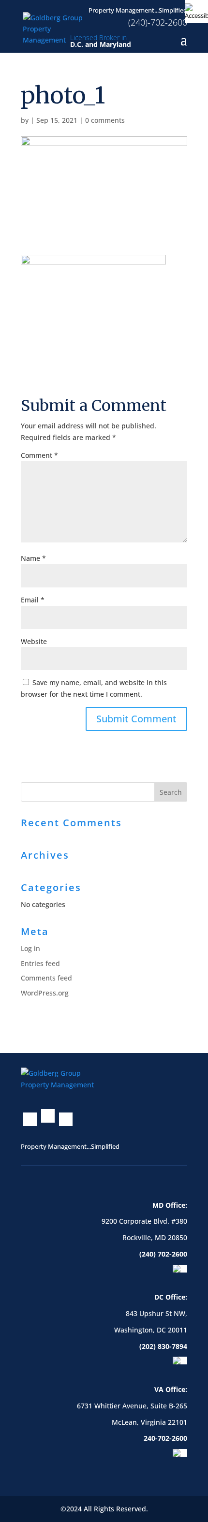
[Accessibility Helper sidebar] (196, 11)
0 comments (105, 120)
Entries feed (40, 963)
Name (33, 558)
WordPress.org (45, 992)
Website (34, 641)
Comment (39, 455)
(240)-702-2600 (157, 22)
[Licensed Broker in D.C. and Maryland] (57, 27)
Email (33, 599)
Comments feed (46, 977)
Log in (30, 948)
